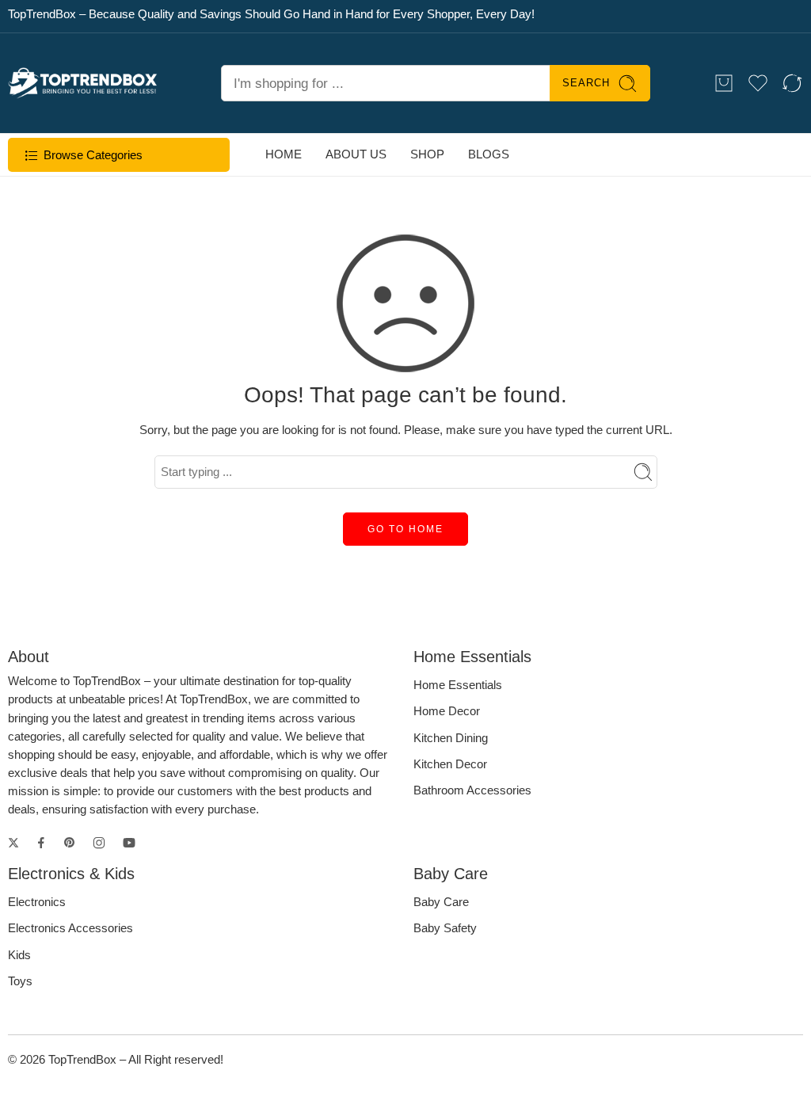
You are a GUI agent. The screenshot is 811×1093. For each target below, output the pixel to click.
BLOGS (488, 154)
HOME (283, 154)
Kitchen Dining (450, 738)
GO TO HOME (405, 529)
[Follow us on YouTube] (129, 843)
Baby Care (441, 902)
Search (586, 83)
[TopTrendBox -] (83, 83)
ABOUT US (356, 154)
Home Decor (446, 711)
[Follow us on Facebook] (41, 842)
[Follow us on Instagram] (99, 843)
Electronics (37, 902)
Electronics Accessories (70, 928)
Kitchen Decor (450, 764)
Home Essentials (457, 685)
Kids (19, 955)
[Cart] (724, 83)
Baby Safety (445, 928)
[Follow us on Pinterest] (69, 842)
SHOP (427, 154)
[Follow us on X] (13, 842)
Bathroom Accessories (472, 790)
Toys (20, 981)
